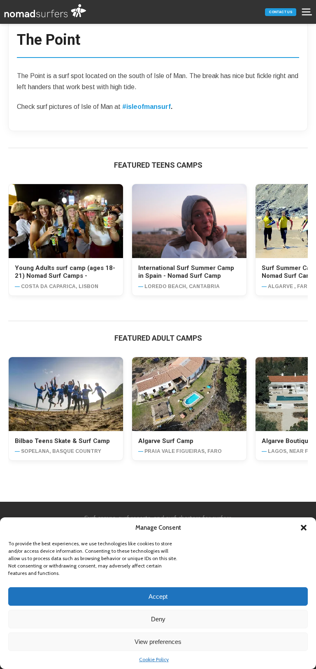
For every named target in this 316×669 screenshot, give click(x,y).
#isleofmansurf (146, 106)
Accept (158, 596)
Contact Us (280, 12)
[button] (304, 528)
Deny (158, 619)
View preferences (158, 641)
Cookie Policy (154, 659)
